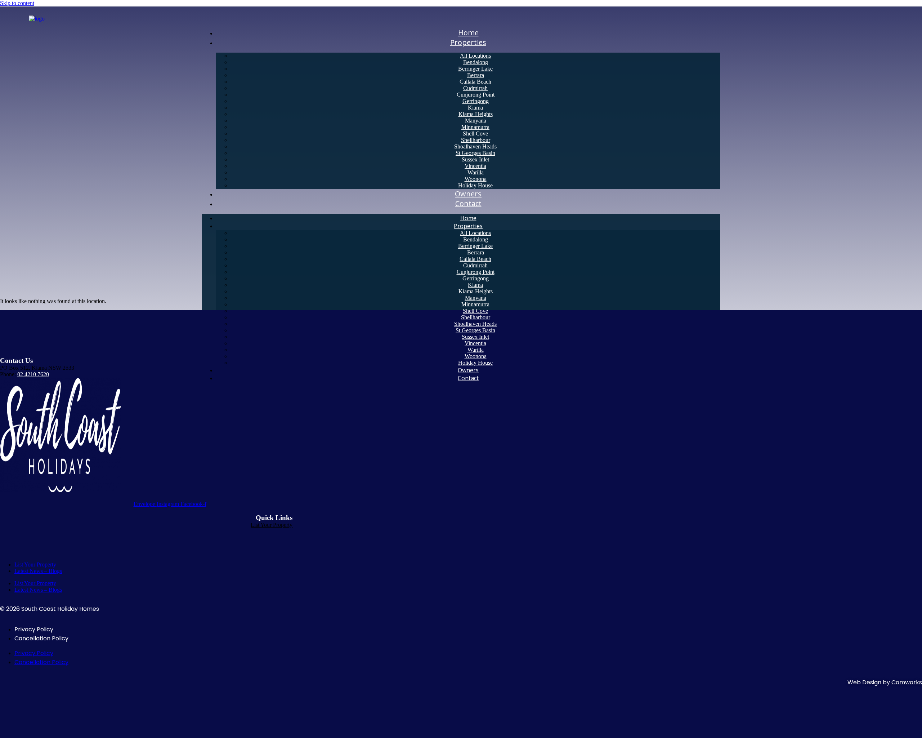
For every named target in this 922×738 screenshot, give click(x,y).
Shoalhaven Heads (475, 146)
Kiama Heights (475, 114)
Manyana (475, 120)
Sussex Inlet (475, 159)
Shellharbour (475, 140)
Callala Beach (475, 82)
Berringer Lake (475, 69)
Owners (468, 370)
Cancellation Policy (41, 638)
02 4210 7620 (33, 374)
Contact (468, 203)
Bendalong (475, 62)
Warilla (475, 172)
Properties (468, 42)
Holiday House (475, 363)
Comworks (906, 682)
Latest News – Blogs (38, 571)
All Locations (475, 56)
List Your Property (271, 525)
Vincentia (475, 166)
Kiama (475, 108)
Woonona (476, 179)
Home (468, 218)
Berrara (475, 75)
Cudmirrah (475, 88)
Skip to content (17, 3)
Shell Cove (475, 133)
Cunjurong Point (475, 95)
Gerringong (475, 101)
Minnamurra (475, 127)
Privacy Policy (33, 629)
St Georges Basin (475, 153)
